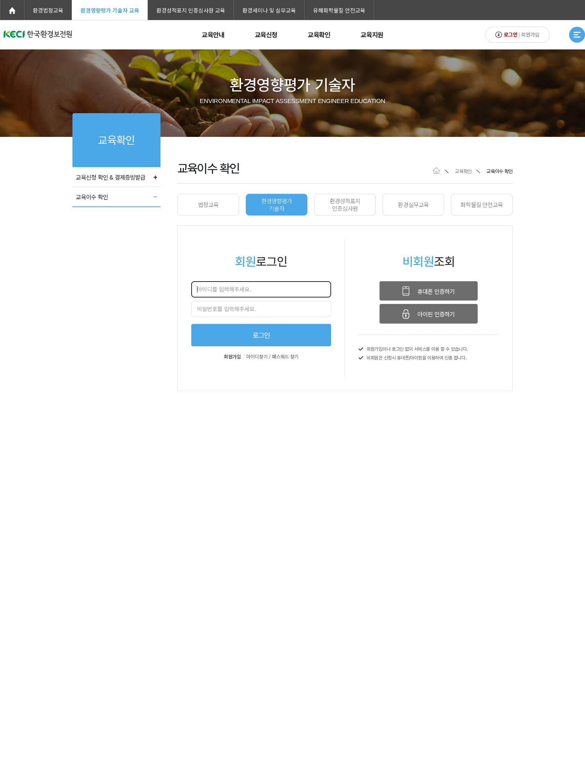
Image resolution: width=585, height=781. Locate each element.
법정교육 (48, 10)
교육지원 (372, 34)
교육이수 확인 (92, 196)
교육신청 (266, 34)
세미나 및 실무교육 (269, 10)
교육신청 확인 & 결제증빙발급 (110, 177)
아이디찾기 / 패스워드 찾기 (272, 356)
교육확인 (319, 34)
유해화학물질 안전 (339, 10)
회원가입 (232, 356)
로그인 (261, 335)
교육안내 (213, 34)
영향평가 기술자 (110, 10)
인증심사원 (190, 10)
